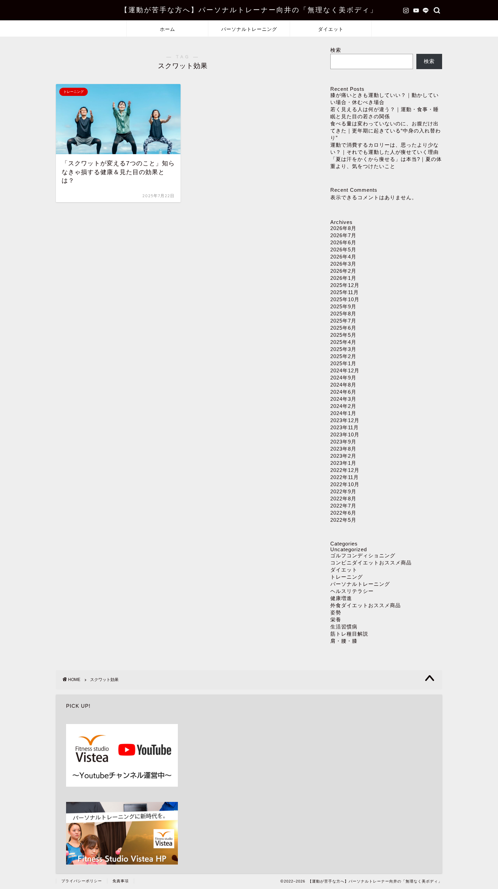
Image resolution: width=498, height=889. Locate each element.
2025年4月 (343, 342)
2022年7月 (343, 506)
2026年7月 (343, 235)
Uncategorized (348, 549)
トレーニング (346, 577)
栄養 (335, 619)
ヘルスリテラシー (352, 591)
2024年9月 (343, 377)
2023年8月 (343, 449)
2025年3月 (343, 349)
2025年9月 (343, 306)
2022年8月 (343, 498)
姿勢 (335, 612)
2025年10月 (344, 299)
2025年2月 (343, 356)
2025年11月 (344, 292)
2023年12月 (344, 420)
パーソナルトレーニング (249, 29)
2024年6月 (343, 392)
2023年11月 (344, 427)
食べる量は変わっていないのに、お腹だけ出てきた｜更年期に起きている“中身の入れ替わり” (385, 131)
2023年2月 (343, 456)
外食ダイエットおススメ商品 (365, 605)
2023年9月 (343, 441)
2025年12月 (344, 285)
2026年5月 (343, 249)
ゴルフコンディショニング (362, 555)
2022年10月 (344, 484)
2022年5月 (343, 520)
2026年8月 (343, 228)
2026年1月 (343, 278)
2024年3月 (343, 399)
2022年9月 (343, 491)
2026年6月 (343, 242)
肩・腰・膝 (343, 641)
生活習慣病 (343, 626)
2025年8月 (343, 313)
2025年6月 (343, 328)
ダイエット (331, 29)
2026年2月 (343, 271)
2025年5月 (343, 335)
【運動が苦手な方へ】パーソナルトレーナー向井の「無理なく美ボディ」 (249, 9)
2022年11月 (344, 477)
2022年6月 (343, 513)
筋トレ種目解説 (349, 634)
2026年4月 (343, 257)
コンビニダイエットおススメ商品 (371, 562)
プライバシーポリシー (81, 881)
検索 (335, 50)
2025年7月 (343, 321)
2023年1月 (343, 463)
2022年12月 (344, 470)
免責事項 (120, 881)
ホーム (167, 29)
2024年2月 (343, 406)
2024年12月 (344, 370)
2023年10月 (344, 434)
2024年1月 (343, 413)
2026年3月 (343, 264)
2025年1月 (343, 363)
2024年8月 (343, 385)
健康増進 (341, 598)
